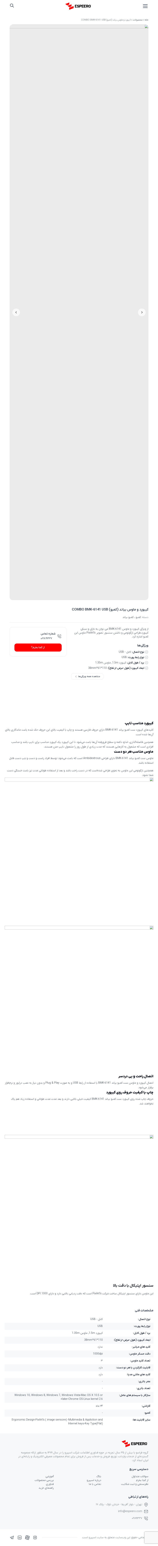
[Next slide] (16, 312)
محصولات (138, 19)
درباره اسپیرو (94, 1480)
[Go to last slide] (142, 312)
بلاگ (98, 1476)
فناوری (50, 1484)
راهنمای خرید (46, 1488)
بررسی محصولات (44, 1480)
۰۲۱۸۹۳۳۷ (46, 638)
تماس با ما (95, 1484)
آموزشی (49, 1476)
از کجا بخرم (142, 1480)
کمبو (138, 617)
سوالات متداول (140, 1476)
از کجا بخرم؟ (38, 647)
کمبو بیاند (128, 617)
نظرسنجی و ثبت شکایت (134, 1484)
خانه (146, 19)
